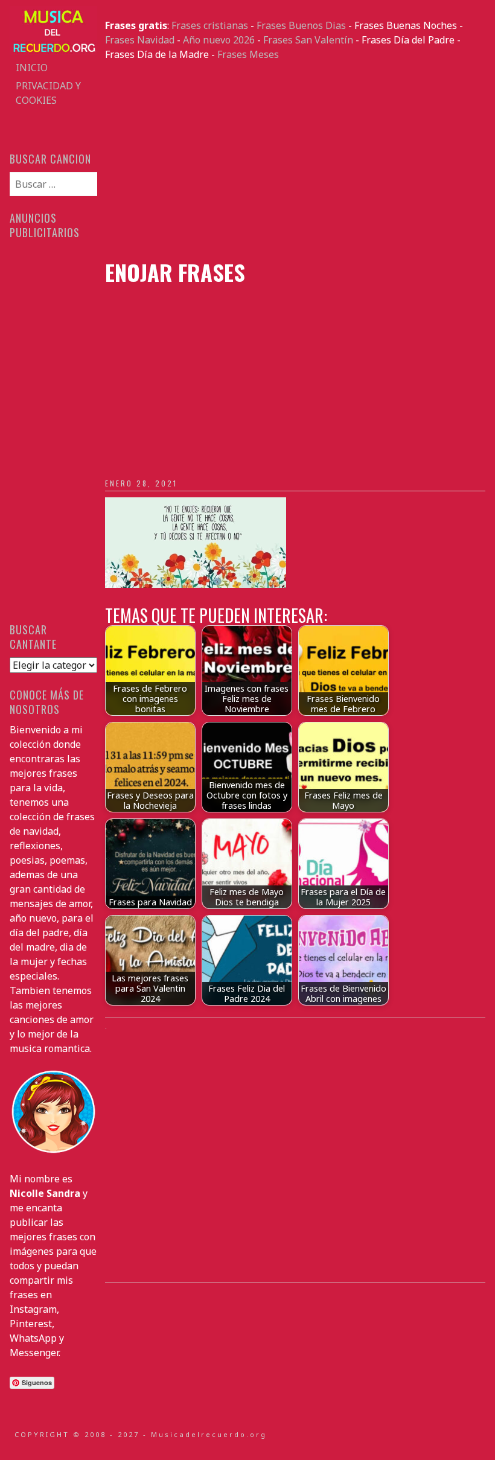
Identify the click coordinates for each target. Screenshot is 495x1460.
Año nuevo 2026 (219, 39)
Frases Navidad (139, 39)
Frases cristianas (209, 25)
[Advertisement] (295, 160)
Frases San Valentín (308, 39)
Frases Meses (248, 54)
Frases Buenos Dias (301, 25)
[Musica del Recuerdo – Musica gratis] (53, 51)
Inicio (32, 67)
